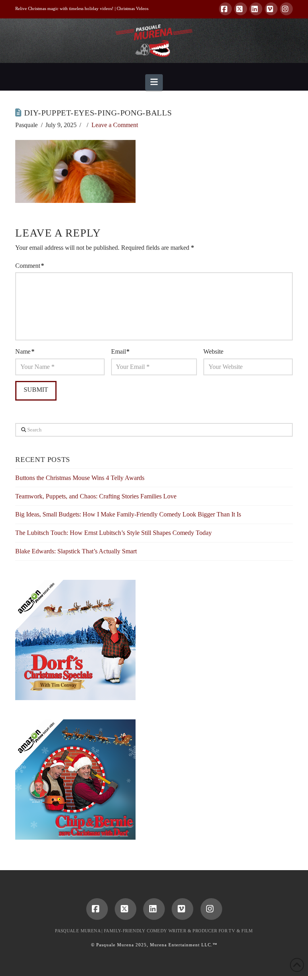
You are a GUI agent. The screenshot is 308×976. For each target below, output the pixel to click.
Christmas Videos (132, 8)
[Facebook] (225, 8)
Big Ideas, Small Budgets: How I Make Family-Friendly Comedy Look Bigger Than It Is (128, 514)
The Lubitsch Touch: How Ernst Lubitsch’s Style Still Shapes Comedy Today (113, 532)
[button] (154, 82)
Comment (29, 265)
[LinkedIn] (255, 8)
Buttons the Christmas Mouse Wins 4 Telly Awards (79, 477)
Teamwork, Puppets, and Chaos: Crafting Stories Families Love (95, 496)
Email (120, 351)
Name (24, 351)
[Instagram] (286, 8)
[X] (240, 8)
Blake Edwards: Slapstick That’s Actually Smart (76, 551)
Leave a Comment (114, 124)
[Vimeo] (271, 8)
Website (213, 351)
